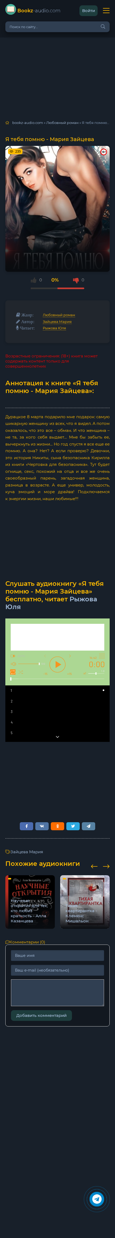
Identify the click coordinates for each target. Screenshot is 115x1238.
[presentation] (94, 865)
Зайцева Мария (57, 321)
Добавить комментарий (41, 1015)
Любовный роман (59, 315)
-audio (38, 11)
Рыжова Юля (54, 328)
